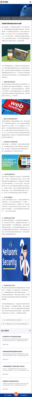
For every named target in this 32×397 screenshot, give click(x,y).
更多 (30, 330)
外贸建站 (13, 34)
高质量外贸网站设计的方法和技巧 (13, 320)
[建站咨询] (16, 395)
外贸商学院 (21, 18)
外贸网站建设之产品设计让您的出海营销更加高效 (16, 323)
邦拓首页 (14, 18)
